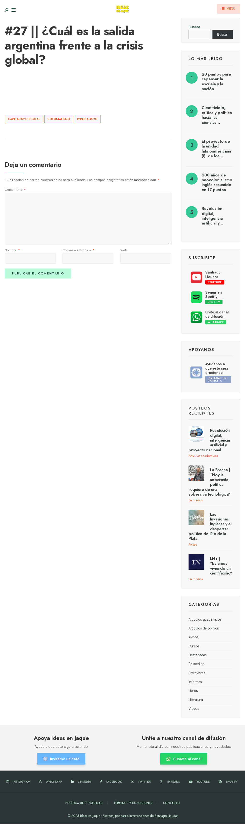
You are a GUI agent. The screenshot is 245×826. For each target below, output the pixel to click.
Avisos (193, 544)
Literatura (196, 700)
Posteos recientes (202, 410)
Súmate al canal (187, 759)
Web (123, 250)
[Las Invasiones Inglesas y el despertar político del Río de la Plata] (196, 517)
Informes (195, 682)
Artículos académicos (203, 456)
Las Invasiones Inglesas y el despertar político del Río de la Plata (210, 526)
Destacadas (198, 655)
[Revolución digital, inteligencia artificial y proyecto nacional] (196, 434)
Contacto (171, 803)
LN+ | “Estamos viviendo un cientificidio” (221, 566)
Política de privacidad (84, 803)
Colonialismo (58, 119)
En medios (196, 500)
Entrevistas (197, 673)
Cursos (194, 646)
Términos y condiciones (132, 803)
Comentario (15, 189)
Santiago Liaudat (166, 815)
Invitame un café (65, 759)
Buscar (194, 27)
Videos (194, 709)
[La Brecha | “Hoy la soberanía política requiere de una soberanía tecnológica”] (196, 473)
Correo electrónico (78, 250)
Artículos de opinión (204, 628)
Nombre (12, 250)
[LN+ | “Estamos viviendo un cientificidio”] (196, 562)
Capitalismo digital (24, 119)
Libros (193, 691)
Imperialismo (87, 119)
